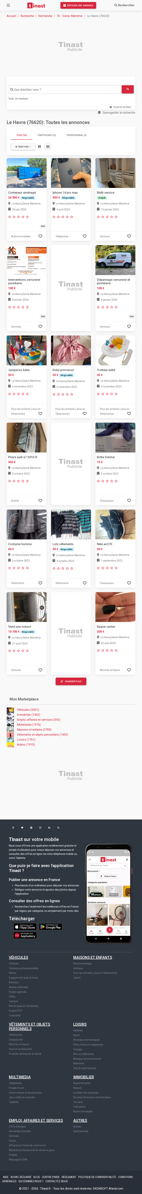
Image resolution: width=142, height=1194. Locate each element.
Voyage (77, 1049)
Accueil (11, 16)
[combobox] (65, 89)
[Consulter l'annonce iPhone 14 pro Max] (71, 172)
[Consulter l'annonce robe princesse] (71, 350)
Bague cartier (106, 626)
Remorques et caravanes (23, 1005)
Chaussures (16, 1039)
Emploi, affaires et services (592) (38, 719)
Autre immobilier (83, 1111)
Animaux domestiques (86, 1039)
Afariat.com (116, 1188)
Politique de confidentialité (97, 1177)
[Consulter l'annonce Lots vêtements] (71, 524)
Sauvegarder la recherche (118, 112)
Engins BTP (15, 1010)
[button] (13, 828)
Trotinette (15, 1015)
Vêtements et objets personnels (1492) (42, 734)
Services (14, 1135)
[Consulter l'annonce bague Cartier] (115, 607)
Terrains (78, 1102)
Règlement (69, 1177)
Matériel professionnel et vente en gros (32, 1150)
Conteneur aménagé (22, 192)
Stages (13, 1154)
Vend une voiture (19, 626)
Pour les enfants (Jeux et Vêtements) (95, 972)
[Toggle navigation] (8, 5)
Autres (80, 1120)
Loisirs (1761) (26, 739)
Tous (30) (21, 135)
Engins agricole (17, 991)
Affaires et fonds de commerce (27, 1145)
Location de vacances (85, 1092)
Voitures (14, 963)
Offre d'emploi (17, 1126)
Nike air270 (104, 544)
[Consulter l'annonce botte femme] (115, 437)
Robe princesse (63, 370)
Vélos (12, 996)
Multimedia (20, 1077)
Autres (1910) (26, 744)
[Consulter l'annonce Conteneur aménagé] (27, 172)
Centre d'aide (51, 1177)
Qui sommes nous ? (31, 1181)
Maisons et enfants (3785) (34, 729)
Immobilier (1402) (28, 714)
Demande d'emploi (20, 1131)
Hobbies (78, 1030)
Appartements (81, 1083)
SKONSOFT (101, 1188)
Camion (13, 1001)
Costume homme (20, 544)
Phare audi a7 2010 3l (22, 457)
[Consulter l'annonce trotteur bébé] (115, 350)
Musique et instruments (87, 1058)
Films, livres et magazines (88, 1044)
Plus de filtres (122, 107)
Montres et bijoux (19, 1044)
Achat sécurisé (21, 1177)
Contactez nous (56, 1181)
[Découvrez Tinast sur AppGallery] (25, 934)
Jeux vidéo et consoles (22, 1097)
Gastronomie (80, 1131)
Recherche (27, 16)
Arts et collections (83, 1054)
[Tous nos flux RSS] (58, 828)
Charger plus (73, 681)
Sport (76, 1035)
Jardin (77, 977)
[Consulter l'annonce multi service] (115, 172)
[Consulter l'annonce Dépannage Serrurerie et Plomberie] (115, 260)
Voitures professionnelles (24, 968)
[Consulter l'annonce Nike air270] (115, 524)
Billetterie (78, 1063)
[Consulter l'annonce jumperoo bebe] (27, 350)
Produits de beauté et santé (25, 1053)
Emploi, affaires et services (36, 1120)
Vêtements (15, 1034)
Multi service (105, 192)
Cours (12, 1140)
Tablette (14, 1102)
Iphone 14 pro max (65, 192)
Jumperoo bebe (19, 370)
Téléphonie (15, 1083)
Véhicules (18, 957)
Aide (6, 1177)
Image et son (16, 1087)
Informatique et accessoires (25, 1092)
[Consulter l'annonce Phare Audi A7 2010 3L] (27, 437)
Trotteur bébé (106, 370)
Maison (77, 1087)
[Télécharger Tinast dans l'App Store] (25, 926)
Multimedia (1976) (29, 724)
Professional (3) (77, 135)
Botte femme (106, 457)
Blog (36, 1177)
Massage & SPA (18, 1159)
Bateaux (14, 982)
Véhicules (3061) (28, 709)
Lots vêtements (63, 544)
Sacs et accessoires (20, 1049)
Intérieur (78, 968)
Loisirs (80, 1024)
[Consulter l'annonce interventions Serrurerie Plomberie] (27, 260)
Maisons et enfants (92, 957)
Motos (12, 972)
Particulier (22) (47, 135)
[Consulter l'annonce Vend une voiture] (27, 607)
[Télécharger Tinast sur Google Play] (50, 926)
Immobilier (83, 1077)
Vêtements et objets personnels (29, 1026)
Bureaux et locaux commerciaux (92, 1097)
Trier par (23, 147)
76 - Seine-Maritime (69, 16)
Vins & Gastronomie (84, 1068)
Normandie (45, 16)
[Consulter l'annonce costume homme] (27, 524)
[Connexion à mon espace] (40, 236)
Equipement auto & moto (23, 977)
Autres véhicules (18, 987)
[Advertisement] (73, 47)
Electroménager (82, 963)
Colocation (79, 1106)
